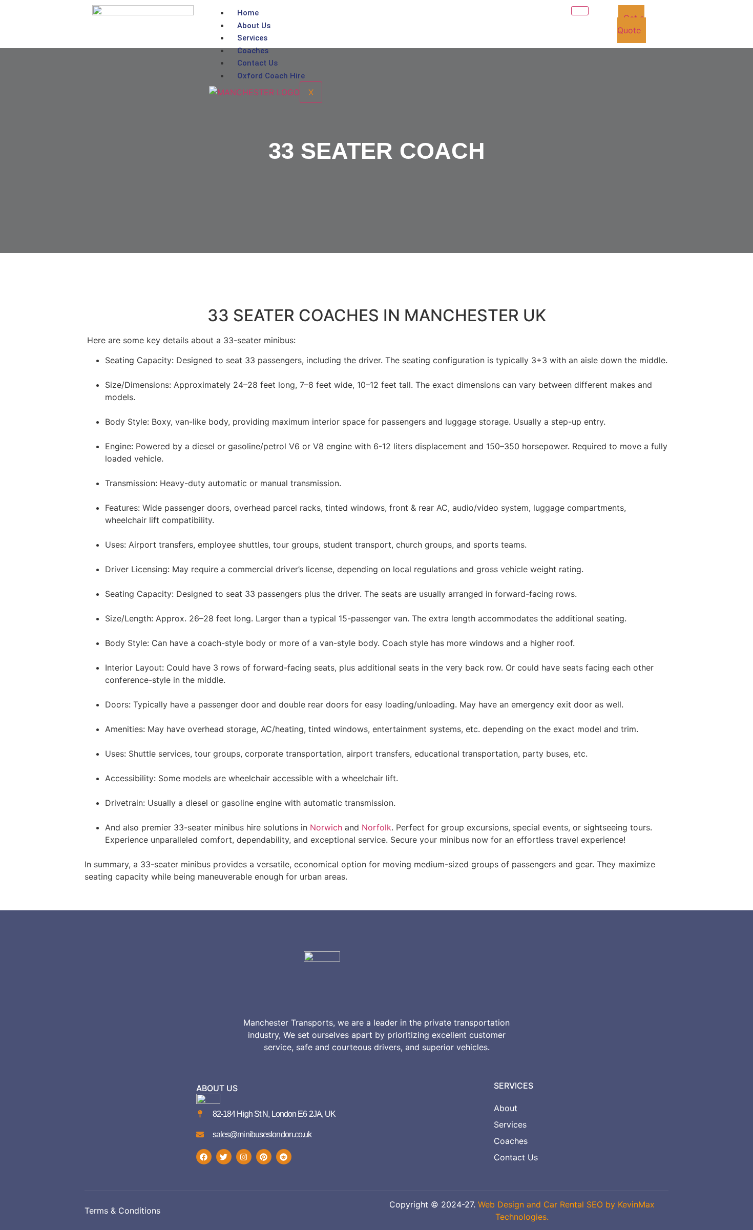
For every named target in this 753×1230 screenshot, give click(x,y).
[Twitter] (224, 1156)
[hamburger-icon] (580, 10)
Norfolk (376, 827)
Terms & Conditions (122, 1210)
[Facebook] (204, 1156)
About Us (253, 25)
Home (248, 12)
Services (252, 38)
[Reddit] (283, 1156)
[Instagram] (244, 1156)
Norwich (326, 827)
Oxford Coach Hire (271, 75)
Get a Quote (631, 24)
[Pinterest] (263, 1156)
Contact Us (257, 63)
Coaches (252, 50)
